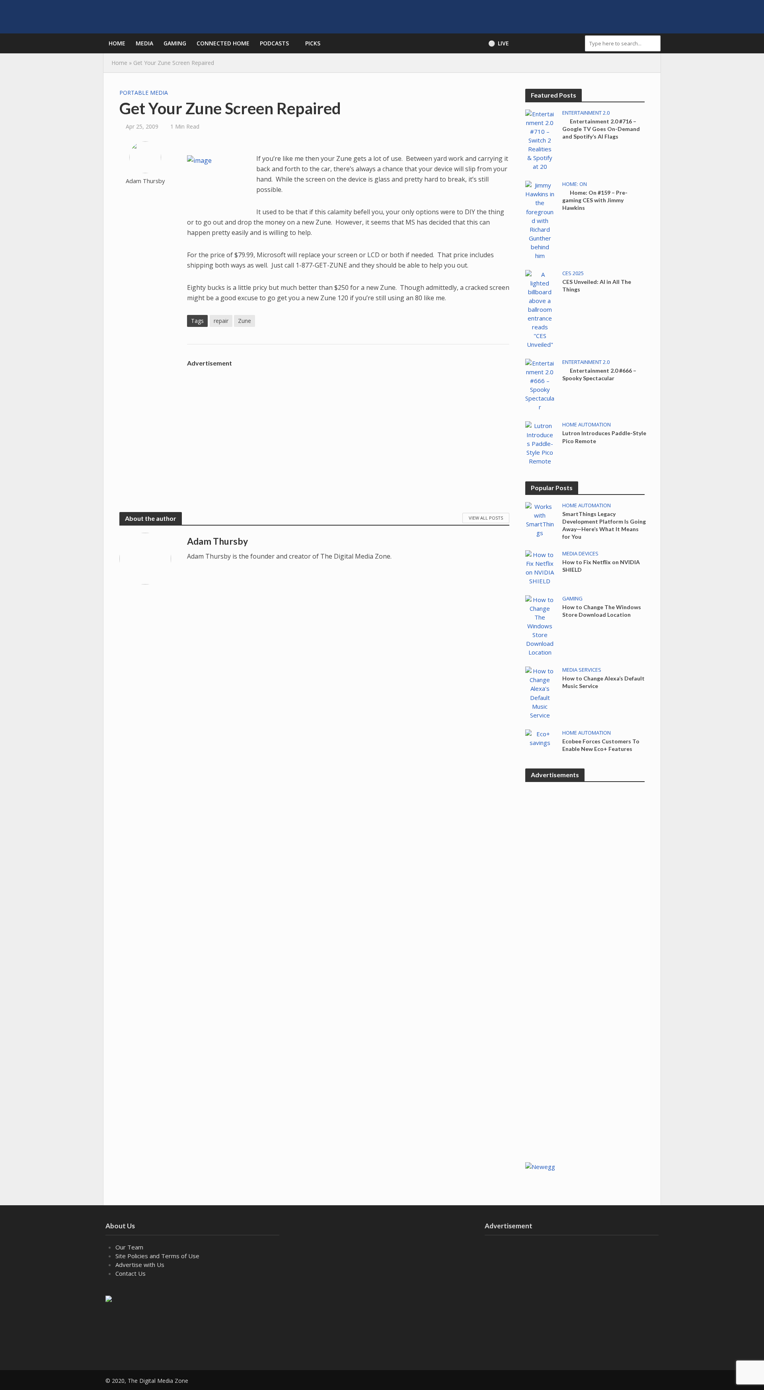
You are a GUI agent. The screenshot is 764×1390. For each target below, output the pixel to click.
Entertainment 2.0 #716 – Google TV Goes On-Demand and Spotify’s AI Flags (601, 129)
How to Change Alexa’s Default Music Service (603, 682)
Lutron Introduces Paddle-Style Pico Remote (604, 437)
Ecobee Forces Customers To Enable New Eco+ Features (600, 745)
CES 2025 (573, 273)
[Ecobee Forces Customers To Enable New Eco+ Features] (539, 737)
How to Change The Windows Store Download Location (601, 611)
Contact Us (130, 1273)
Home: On (574, 184)
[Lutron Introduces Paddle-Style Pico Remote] (539, 443)
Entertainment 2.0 (586, 112)
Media (144, 43)
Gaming (175, 43)
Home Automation (586, 424)
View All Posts (486, 518)
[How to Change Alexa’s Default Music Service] (539, 692)
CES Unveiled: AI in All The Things (596, 285)
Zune (244, 321)
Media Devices (580, 553)
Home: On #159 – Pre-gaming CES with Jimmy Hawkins (595, 200)
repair (221, 321)
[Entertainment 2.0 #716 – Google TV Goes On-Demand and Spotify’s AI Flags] (539, 139)
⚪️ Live (498, 43)
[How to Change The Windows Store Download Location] (539, 625)
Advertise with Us (139, 1265)
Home (117, 43)
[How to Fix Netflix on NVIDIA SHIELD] (539, 567)
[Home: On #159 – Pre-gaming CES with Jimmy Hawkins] (539, 220)
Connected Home (223, 43)
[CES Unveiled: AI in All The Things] (539, 309)
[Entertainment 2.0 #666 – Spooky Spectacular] (539, 384)
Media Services (581, 670)
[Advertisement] (348, 426)
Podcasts (274, 43)
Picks (312, 43)
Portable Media (143, 92)
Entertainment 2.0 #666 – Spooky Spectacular (599, 374)
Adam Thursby (145, 181)
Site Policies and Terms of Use (157, 1256)
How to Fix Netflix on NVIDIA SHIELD (601, 566)
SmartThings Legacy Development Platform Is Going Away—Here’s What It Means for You (604, 525)
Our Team (129, 1247)
